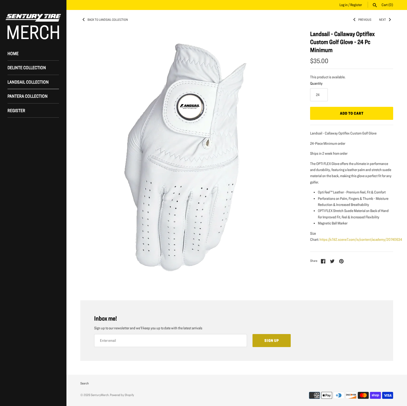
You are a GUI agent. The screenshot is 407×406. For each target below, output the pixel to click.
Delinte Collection (26, 67)
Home (13, 53)
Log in (343, 4)
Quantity (316, 83)
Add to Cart (352, 113)
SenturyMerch (100, 395)
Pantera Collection (27, 96)
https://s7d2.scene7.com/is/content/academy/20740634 (361, 239)
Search (84, 383)
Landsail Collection (28, 81)
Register (356, 4)
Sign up (271, 340)
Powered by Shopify (122, 395)
